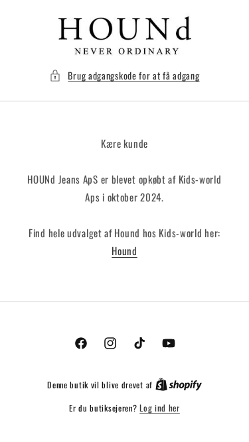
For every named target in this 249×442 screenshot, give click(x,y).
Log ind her (159, 408)
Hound (124, 250)
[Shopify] (178, 384)
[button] (124, 75)
